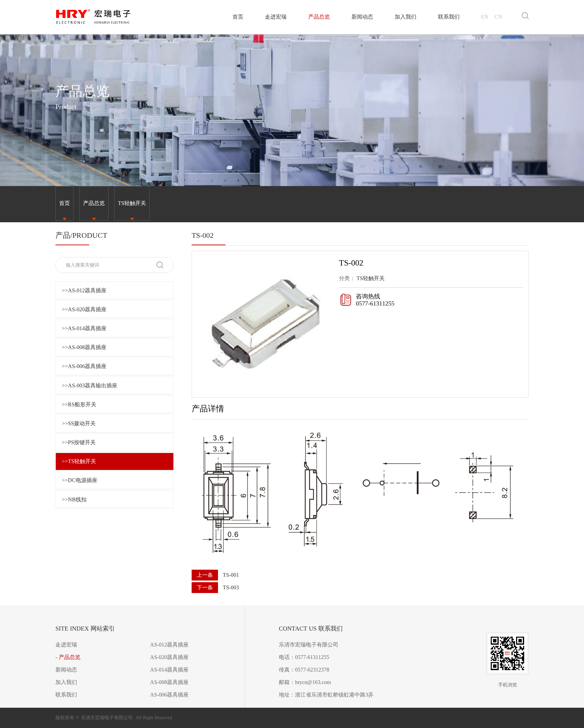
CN (498, 17)
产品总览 (319, 17)
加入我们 (405, 17)
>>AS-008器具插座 (84, 347)
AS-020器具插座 (169, 657)
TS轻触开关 (132, 203)
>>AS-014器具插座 (84, 328)
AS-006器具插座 (169, 695)
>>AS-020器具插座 (84, 309)
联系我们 (449, 17)
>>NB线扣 (74, 499)
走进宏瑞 (276, 17)
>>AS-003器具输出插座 (89, 385)
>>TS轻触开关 (79, 461)
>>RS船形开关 (79, 404)
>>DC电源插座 (79, 480)
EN (484, 17)
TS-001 (231, 575)
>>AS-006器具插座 (84, 366)
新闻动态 (362, 17)
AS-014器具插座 (169, 670)
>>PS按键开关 (79, 442)
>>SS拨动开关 (79, 423)
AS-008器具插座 (169, 682)
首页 (238, 17)
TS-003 (231, 587)
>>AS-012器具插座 (84, 290)
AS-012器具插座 (169, 644)
